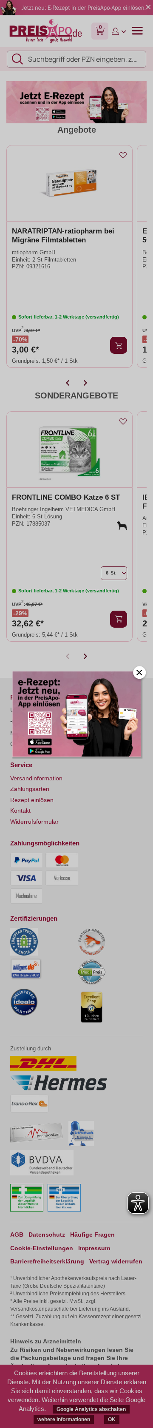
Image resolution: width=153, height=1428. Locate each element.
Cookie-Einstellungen (41, 1248)
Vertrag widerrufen (115, 1261)
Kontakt (20, 810)
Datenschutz (46, 1234)
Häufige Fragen (92, 1234)
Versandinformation (36, 778)
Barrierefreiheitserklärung (47, 1261)
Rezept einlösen (32, 799)
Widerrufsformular (34, 821)
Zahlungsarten (29, 788)
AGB (16, 1234)
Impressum (94, 1248)
